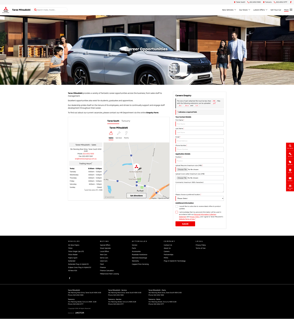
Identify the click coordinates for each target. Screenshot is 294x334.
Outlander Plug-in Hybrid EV (78, 264)
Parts (134, 248)
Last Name (179, 128)
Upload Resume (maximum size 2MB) (189, 165)
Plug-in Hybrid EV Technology (175, 261)
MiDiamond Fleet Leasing (109, 274)
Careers (166, 251)
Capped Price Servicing (140, 264)
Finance (103, 267)
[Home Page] (6, 9)
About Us (167, 248)
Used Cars (103, 261)
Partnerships (168, 254)
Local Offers (104, 251)
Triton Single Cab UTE (76, 251)
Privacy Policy (195, 217)
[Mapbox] (110, 197)
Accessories (136, 251)
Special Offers (105, 245)
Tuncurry (126, 121)
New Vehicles (227, 10)
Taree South (113, 121)
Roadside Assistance (139, 254)
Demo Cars (104, 258)
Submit (185, 224)
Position (178, 157)
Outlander (71, 261)
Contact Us (168, 245)
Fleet (102, 264)
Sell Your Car (276, 10)
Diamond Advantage (139, 258)
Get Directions (136, 195)
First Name (179, 120)
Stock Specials (105, 248)
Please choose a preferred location (188, 194)
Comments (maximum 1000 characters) (189, 182)
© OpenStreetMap (163, 198)
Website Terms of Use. (187, 219)
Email (177, 137)
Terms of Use (201, 248)
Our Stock (243, 10)
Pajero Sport (72, 258)
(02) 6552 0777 (78, 304)
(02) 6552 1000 (88, 154)
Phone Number (181, 145)
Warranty (135, 261)
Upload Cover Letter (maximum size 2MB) (189, 174)
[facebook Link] (290, 2)
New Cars (103, 254)
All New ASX (72, 270)
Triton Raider (73, 254)
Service (134, 245)
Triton (70, 248)
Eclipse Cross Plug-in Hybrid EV (79, 267)
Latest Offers (259, 10)
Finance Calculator (107, 270)
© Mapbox (153, 198)
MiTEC (166, 258)
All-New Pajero (73, 245)
